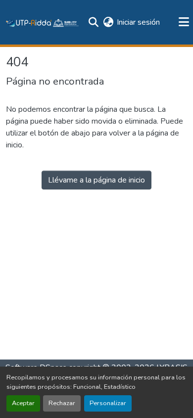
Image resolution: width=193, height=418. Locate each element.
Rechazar (61, 403)
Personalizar (108, 403)
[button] (42, 22)
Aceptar (23, 403)
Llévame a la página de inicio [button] (96, 180)
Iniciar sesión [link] (138, 22)
